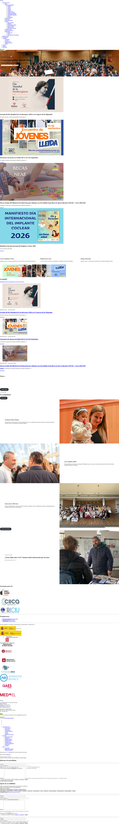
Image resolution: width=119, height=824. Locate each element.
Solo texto (15, 789)
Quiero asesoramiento (5, 528)
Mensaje (2, 809)
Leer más (2, 119)
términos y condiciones (19, 779)
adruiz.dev (8, 754)
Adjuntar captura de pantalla (18, 768)
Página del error (20, 766)
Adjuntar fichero (3, 813)
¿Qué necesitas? (3, 799)
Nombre (1, 795)
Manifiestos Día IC (3, 281)
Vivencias (22, 281)
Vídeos (19, 281)
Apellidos (2, 797)
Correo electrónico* (4, 765)
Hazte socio (2, 49)
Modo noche (2, 789)
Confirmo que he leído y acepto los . (12, 779)
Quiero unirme (4, 389)
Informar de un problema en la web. (14, 792)
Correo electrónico (3, 798)
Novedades (9, 281)
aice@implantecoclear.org (5, 706)
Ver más (1, 368)
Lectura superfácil (9, 789)
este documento (8, 811)
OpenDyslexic (18, 787)
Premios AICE (15, 281)
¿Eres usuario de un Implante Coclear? (7, 822)
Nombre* (2, 764)
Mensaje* (33, 778)
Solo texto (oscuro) (22, 789)
